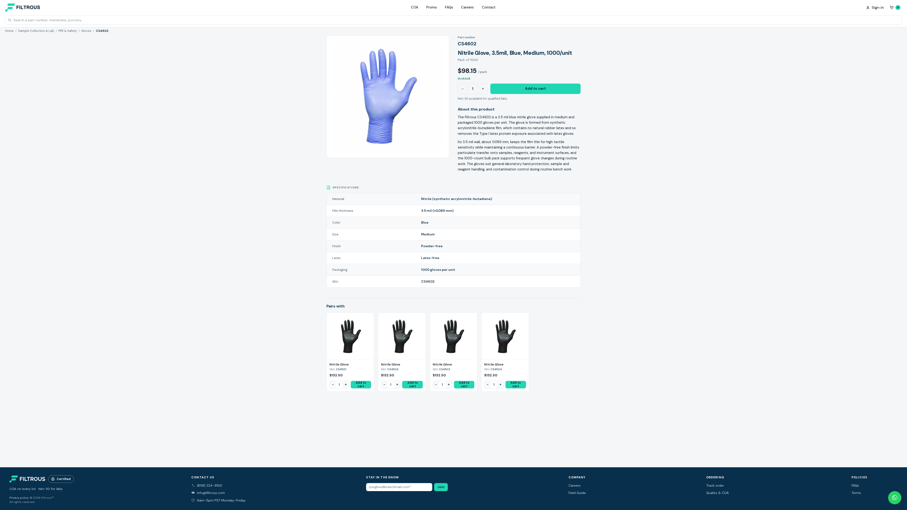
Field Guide (577, 493)
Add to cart (535, 88)
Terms (856, 493)
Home (9, 31)
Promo (431, 7)
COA (414, 7)
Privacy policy (19, 498)
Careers (467, 7)
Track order (715, 485)
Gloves (86, 31)
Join (441, 487)
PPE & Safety (68, 31)
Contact (489, 7)
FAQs (449, 7)
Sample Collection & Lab (36, 31)
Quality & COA (717, 493)
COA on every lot (22, 489)
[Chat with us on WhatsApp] (894, 497)
